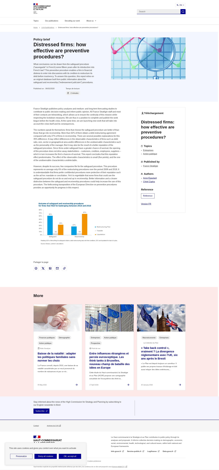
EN (181, 5)
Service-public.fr (134, 451)
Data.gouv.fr (168, 451)
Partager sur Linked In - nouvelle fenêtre (50, 268)
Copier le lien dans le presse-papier (64, 268)
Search (183, 11)
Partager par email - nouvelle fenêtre (57, 268)
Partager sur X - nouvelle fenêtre (43, 268)
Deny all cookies (45, 456)
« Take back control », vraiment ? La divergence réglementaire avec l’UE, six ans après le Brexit (159, 353)
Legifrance (152, 451)
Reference (147, 196)
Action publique (150, 154)
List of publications (47, 27)
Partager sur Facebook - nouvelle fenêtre (36, 268)
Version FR (146, 204)
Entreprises (148, 150)
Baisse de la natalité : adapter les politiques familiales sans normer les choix (57, 357)
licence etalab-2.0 (118, 467)
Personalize (21, 456)
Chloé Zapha (149, 182)
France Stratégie (150, 166)
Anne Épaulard (150, 178)
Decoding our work (72, 21)
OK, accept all (70, 456)
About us (90, 21)
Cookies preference (94, 461)
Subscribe (40, 411)
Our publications (51, 21)
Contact (36, 426)
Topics (36, 21)
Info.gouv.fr (116, 451)
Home (35, 27)
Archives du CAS (53, 426)
